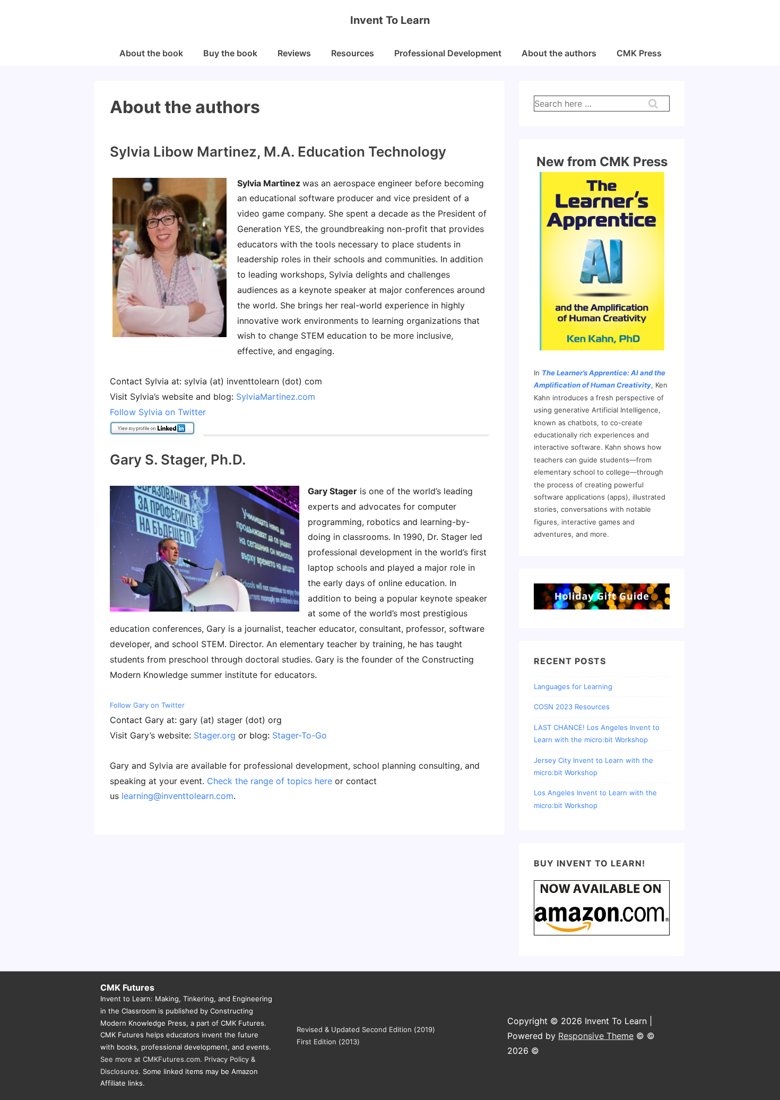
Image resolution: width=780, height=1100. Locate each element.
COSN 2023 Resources (572, 706)
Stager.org (215, 735)
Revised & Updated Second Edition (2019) (366, 1029)
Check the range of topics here (269, 781)
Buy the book (230, 53)
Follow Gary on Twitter (147, 705)
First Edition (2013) (328, 1041)
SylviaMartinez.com (275, 396)
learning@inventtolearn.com (177, 795)
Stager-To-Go (299, 735)
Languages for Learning (573, 686)
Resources (352, 53)
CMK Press (639, 53)
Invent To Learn (390, 20)
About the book (151, 53)
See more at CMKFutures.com (150, 1059)
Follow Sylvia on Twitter (158, 412)
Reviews (294, 53)
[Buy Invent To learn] (602, 934)
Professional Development (447, 53)
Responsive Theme (596, 1035)
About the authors (559, 53)
